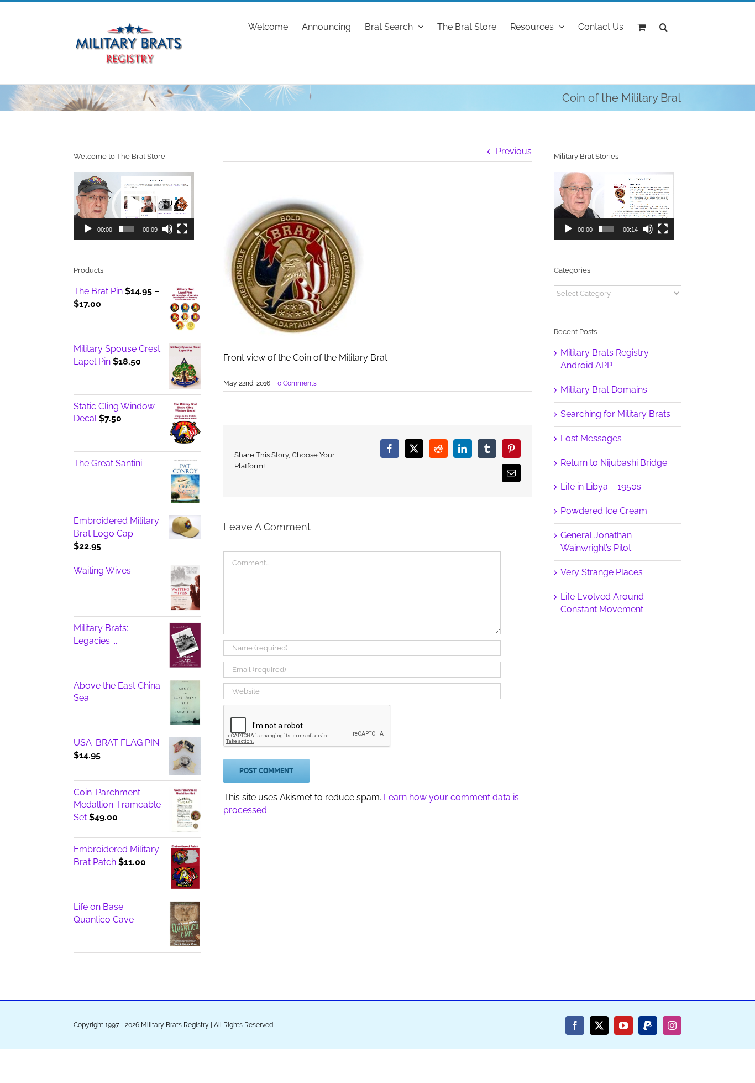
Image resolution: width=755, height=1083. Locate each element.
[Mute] (167, 229)
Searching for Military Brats (615, 414)
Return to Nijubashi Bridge (613, 462)
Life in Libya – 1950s (600, 486)
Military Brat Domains (603, 389)
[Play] (87, 229)
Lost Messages (591, 438)
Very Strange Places (601, 572)
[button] (663, 26)
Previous (514, 151)
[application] (134, 206)
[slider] (126, 229)
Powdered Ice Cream (603, 511)
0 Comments (297, 383)
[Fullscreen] (182, 229)
